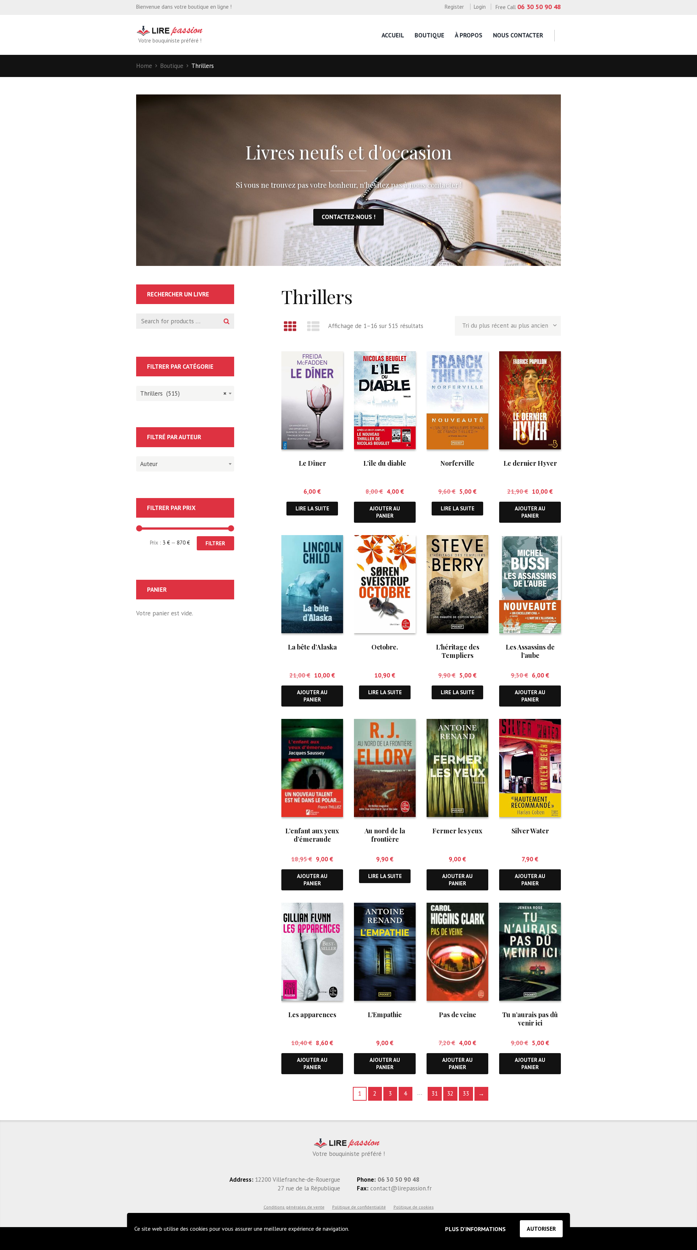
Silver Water (530, 830)
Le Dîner (312, 463)
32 (450, 1093)
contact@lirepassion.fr (400, 1188)
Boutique (429, 35)
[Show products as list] (313, 326)
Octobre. (384, 647)
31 (434, 1093)
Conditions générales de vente (294, 1207)
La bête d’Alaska (312, 647)
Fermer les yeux (457, 830)
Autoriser (541, 1228)
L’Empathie (385, 1014)
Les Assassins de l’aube (530, 651)
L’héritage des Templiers (457, 651)
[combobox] (185, 393)
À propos (468, 35)
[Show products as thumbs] (290, 326)
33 (465, 1093)
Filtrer (215, 543)
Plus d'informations (475, 1229)
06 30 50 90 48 (539, 7)
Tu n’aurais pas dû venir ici (530, 1018)
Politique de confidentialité (359, 1207)
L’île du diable (384, 463)
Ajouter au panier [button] (385, 512)
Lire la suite (312, 508)
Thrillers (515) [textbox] (183, 393)
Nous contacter (518, 35)
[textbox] (183, 463)
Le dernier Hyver (530, 463)
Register (454, 6)
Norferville (457, 463)
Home (144, 66)
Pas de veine (457, 1014)
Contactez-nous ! (348, 217)
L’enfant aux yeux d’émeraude (312, 835)
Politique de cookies (414, 1207)
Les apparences (312, 1014)
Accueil (393, 35)
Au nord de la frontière (384, 835)
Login (480, 6)
